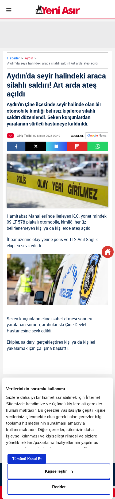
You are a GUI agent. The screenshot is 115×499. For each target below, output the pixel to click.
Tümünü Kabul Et (26, 459)
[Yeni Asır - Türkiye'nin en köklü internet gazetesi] (58, 9)
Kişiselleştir (56, 471)
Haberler (13, 58)
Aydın (29, 58)
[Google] (97, 135)
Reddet (59, 486)
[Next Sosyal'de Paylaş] (56, 146)
